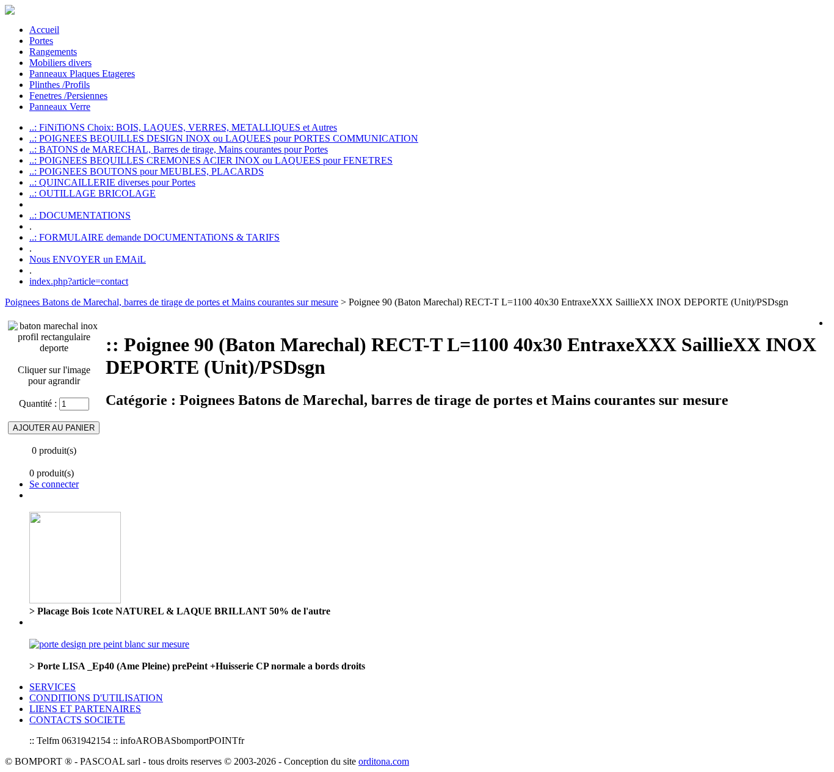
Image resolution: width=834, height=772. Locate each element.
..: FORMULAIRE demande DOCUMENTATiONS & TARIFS (154, 237)
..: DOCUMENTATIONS (80, 215)
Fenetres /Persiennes (68, 95)
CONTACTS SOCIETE (77, 720)
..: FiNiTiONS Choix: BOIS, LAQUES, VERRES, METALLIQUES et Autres (183, 127)
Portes (41, 40)
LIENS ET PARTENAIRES (85, 709)
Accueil (44, 29)
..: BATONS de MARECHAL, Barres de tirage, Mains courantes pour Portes (178, 149)
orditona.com (383, 761)
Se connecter (54, 484)
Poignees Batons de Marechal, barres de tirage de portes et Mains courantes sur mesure (171, 302)
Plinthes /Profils (59, 84)
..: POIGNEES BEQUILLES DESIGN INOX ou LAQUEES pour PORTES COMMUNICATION (223, 138)
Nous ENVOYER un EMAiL (87, 259)
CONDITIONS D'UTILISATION (96, 698)
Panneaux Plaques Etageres (82, 73)
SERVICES (52, 687)
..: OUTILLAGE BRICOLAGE (92, 193)
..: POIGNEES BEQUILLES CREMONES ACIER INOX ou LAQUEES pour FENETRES (211, 160)
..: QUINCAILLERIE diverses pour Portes (112, 182)
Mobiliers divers (60, 62)
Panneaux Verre (59, 106)
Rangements (53, 51)
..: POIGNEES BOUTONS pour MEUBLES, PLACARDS (146, 171)
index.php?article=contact (78, 281)
